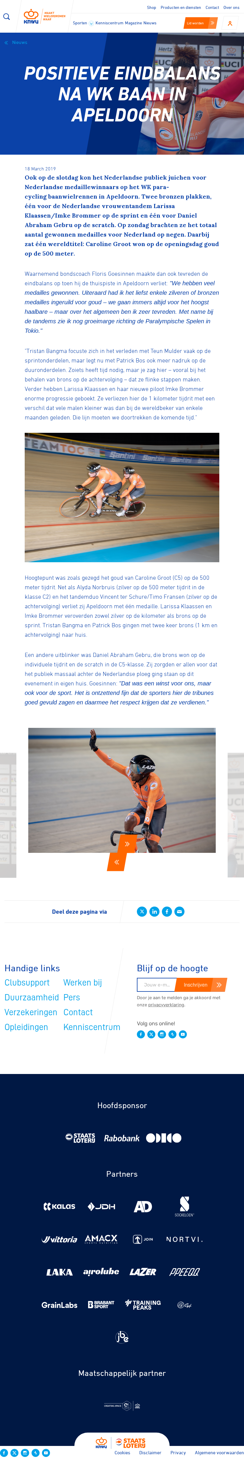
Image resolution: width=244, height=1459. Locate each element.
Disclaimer (150, 1452)
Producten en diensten (181, 7)
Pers (71, 997)
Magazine (133, 22)
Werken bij (82, 982)
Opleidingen (26, 1027)
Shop (151, 7)
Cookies (122, 1452)
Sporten (80, 22)
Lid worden (195, 23)
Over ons (231, 7)
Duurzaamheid (31, 997)
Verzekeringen (30, 1012)
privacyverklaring (166, 1004)
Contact (212, 7)
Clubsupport (27, 982)
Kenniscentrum (109, 22)
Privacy (178, 1452)
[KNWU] (44, 16)
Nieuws (150, 22)
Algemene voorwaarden (219, 1452)
